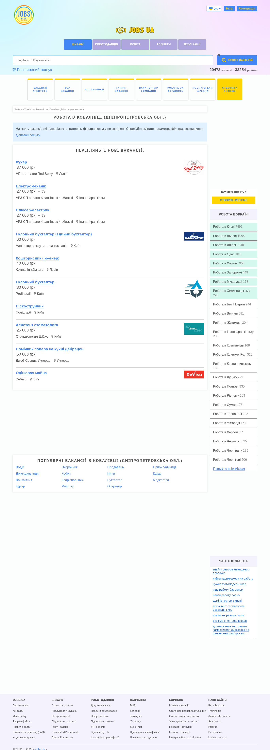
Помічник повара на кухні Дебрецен (49, 349)
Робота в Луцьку (225, 377)
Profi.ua (212, 727)
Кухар (21, 162)
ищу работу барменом (228, 589)
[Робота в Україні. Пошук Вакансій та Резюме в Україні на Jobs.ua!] (23, 15)
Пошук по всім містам (229, 468)
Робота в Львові (225, 236)
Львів (63, 174)
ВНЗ (132, 705)
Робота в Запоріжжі (228, 272)
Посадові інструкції (180, 727)
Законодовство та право (183, 721)
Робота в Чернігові (227, 459)
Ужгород (63, 360)
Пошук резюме (100, 716)
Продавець (115, 467)
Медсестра (161, 480)
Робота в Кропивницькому (232, 363)
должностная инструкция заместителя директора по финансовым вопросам (231, 630)
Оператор (114, 486)
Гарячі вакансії (60, 727)
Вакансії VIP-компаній (65, 732)
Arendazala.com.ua (219, 716)
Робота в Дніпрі (225, 245)
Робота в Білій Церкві (229, 304)
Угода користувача (24, 737)
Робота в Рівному (226, 395)
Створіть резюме (233, 200)
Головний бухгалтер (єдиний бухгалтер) (54, 234)
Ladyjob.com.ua (217, 737)
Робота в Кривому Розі (230, 354)
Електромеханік (31, 186)
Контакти (18, 711)
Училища (135, 721)
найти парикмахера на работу (233, 578)
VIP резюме (98, 727)
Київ (77, 246)
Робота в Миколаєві (228, 281)
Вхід (229, 8)
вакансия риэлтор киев (228, 615)
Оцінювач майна (31, 373)
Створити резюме (62, 705)
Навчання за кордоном (143, 737)
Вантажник (24, 480)
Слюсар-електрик (32, 210)
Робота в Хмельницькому (231, 290)
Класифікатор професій (105, 737)
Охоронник (69, 467)
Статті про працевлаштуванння (187, 711)
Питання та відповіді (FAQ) (29, 732)
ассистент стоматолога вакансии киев (229, 607)
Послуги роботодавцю (104, 711)
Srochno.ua (214, 721)
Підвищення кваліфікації (145, 732)
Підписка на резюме (103, 721)
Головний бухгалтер (35, 282)
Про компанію (21, 705)
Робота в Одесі (224, 254)
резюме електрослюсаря (230, 620)
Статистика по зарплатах (184, 716)
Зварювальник (72, 480)
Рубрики (18, 721)
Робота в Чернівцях (228, 450)
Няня (111, 473)
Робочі (66, 473)
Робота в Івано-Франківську (233, 331)
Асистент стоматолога (37, 325)
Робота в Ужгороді (227, 423)
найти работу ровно (226, 595)
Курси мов (136, 727)
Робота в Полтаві (226, 386)
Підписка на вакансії (64, 721)
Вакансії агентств (62, 737)
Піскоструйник (29, 306)
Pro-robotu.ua (216, 705)
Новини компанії (179, 705)
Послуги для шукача (64, 711)
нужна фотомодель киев (229, 584)
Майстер (67, 486)
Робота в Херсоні (226, 432)
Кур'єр (20, 486)
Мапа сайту (19, 716)
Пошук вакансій (61, 716)
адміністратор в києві (227, 600)
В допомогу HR (100, 732)
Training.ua (214, 711)
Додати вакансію (101, 705)
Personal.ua (215, 732)
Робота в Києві (224, 226)
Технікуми (136, 716)
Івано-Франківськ (92, 198)
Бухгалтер (114, 480)
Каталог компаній (179, 732)
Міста (28, 721)
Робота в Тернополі (228, 414)
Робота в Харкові (226, 263)
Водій (20, 467)
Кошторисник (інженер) (37, 258)
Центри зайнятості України (185, 737)
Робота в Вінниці (226, 313)
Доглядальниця (27, 473)
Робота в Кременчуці (229, 345)
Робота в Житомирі (227, 322)
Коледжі (135, 711)
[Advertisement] (107, 420)
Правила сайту (21, 727)
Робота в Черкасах (227, 441)
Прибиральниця (165, 467)
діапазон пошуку (28, 135)
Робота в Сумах (225, 404)
